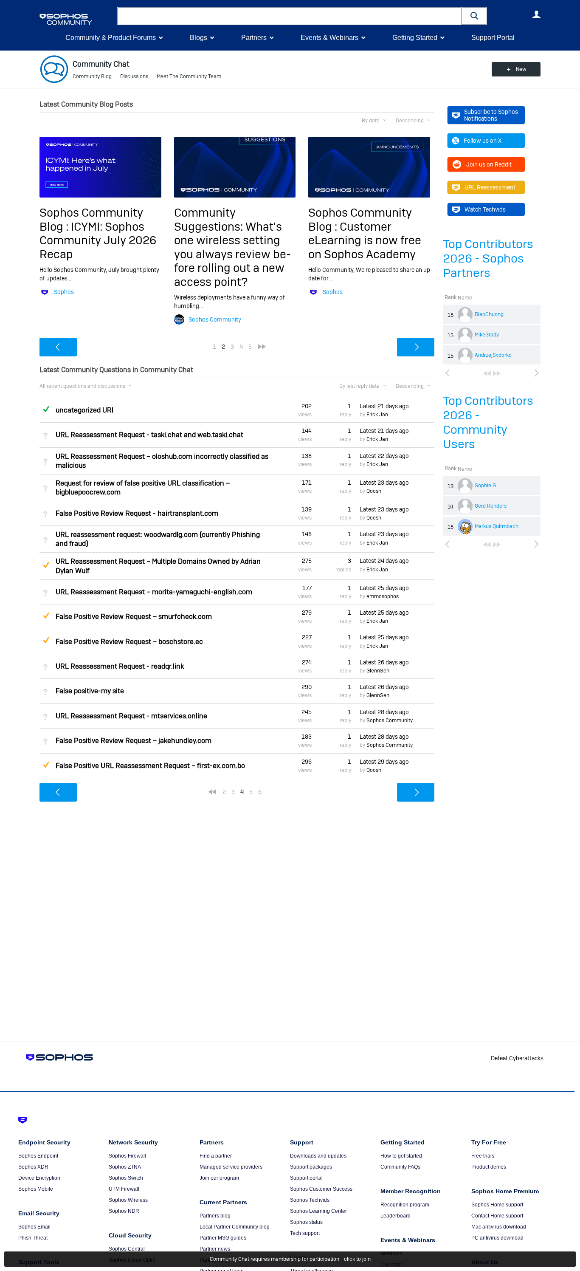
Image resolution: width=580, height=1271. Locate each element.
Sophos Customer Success (321, 1189)
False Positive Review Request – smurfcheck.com (134, 616)
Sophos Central (127, 1249)
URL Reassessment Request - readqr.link (120, 666)
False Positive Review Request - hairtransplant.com (137, 513)
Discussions (134, 76)
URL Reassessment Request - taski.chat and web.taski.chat (149, 434)
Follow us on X (482, 140)
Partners (254, 37)
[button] (474, 16)
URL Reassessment (490, 187)
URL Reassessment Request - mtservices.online (131, 716)
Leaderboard (395, 1216)
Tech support (305, 1233)
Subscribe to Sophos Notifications (491, 115)
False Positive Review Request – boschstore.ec (129, 641)
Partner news (215, 1249)
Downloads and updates (318, 1156)
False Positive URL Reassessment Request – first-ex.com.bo (150, 765)
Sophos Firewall (127, 1156)
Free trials (482, 1156)
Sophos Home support (497, 1205)
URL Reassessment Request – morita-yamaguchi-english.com (154, 591)
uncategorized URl (84, 410)
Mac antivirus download (498, 1227)
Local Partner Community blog (235, 1227)
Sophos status (306, 1222)
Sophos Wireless (128, 1200)
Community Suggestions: (209, 219)
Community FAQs (400, 1167)
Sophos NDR (124, 1211)
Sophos (64, 292)
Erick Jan (377, 414)
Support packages (311, 1167)
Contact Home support (497, 1216)
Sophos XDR (33, 1167)
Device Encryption (39, 1178)
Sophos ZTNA (125, 1167)
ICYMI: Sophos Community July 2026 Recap (97, 240)
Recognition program (404, 1205)
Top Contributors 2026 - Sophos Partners (488, 258)
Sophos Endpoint (38, 1156)
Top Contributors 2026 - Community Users (488, 422)
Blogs (198, 37)
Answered (45, 409)
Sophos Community (215, 319)
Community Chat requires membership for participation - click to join (290, 1259)
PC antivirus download (497, 1238)
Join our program (219, 1178)
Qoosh (373, 491)
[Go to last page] (497, 373)
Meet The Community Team (189, 76)
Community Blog (92, 76)
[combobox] (289, 16)
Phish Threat (33, 1238)
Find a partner (216, 1156)
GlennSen (377, 670)
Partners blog (215, 1216)
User (536, 14)
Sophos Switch (126, 1178)
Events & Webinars (329, 37)
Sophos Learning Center (318, 1211)
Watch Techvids (485, 209)
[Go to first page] (487, 373)
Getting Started (414, 37)
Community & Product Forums (110, 37)
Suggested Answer (45, 565)
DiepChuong (489, 314)
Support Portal (493, 37)
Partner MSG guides (223, 1238)
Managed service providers (231, 1167)
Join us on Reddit (489, 164)
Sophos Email (34, 1227)
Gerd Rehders (491, 506)
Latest (384, 406)
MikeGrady (487, 334)
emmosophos (382, 596)
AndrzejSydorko (493, 355)
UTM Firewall (124, 1189)
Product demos (488, 1167)
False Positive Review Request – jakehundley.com (133, 740)
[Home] (76, 19)
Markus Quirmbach (496, 526)
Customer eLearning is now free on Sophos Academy (364, 240)
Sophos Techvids (309, 1200)
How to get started (401, 1156)
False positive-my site (90, 690)
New (521, 69)
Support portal (306, 1178)
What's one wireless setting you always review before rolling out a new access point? (232, 254)
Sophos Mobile (35, 1189)
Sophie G (485, 485)
